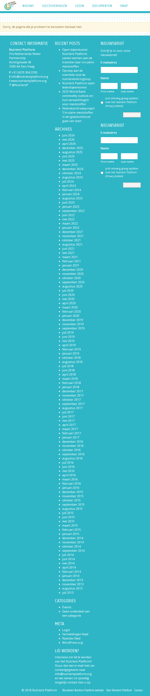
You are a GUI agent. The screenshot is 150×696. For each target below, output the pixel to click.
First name (107, 91)
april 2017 (69, 425)
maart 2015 (70, 525)
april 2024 (69, 186)
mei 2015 (68, 521)
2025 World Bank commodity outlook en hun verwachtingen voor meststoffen (77, 98)
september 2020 (73, 282)
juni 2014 (68, 559)
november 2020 (73, 274)
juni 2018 (68, 370)
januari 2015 (70, 534)
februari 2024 (71, 190)
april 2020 (69, 303)
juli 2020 (68, 291)
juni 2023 (68, 202)
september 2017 (73, 404)
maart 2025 (70, 165)
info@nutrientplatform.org (29, 77)
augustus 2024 (72, 177)
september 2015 (73, 504)
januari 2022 (70, 228)
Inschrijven (131, 115)
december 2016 (72, 442)
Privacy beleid (114, 106)
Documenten (102, 6)
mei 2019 (68, 341)
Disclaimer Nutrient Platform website (83, 690)
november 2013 (73, 584)
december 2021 (72, 232)
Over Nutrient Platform (119, 690)
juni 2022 (68, 215)
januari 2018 (70, 387)
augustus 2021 (72, 244)
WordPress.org (72, 643)
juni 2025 (68, 156)
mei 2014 (68, 563)
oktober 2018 (71, 358)
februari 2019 (71, 349)
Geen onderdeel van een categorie (76, 613)
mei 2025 (68, 160)
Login (66, 630)
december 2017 (72, 391)
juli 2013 (68, 593)
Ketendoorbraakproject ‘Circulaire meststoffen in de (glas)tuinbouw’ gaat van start (78, 114)
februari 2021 (71, 261)
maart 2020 (70, 307)
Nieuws (28, 6)
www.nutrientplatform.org (29, 81)
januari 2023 (70, 207)
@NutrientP (20, 85)
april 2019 (69, 345)
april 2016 (69, 475)
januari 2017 (70, 437)
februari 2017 (71, 433)
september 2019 (73, 328)
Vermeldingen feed (75, 634)
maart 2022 (70, 223)
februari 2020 (71, 312)
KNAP (124, 6)
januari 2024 (70, 194)
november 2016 (73, 446)
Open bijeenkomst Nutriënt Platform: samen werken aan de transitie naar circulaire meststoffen (78, 58)
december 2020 (72, 270)
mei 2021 (68, 253)
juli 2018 (68, 366)
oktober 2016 (71, 450)
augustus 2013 (72, 588)
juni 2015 (68, 517)
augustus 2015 (72, 509)
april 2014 (69, 567)
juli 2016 (68, 463)
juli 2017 (68, 412)
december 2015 (72, 492)
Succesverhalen (54, 6)
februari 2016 (71, 484)
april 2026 (69, 144)
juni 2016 (68, 467)
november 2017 (73, 395)
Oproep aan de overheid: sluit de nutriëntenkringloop (76, 75)
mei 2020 (68, 299)
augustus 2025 (72, 152)
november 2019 (73, 324)
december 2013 (72, 580)
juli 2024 (68, 181)
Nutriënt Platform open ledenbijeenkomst (78, 85)
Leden (79, 6)
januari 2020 (70, 316)
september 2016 (73, 454)
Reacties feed (71, 638)
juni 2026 (68, 135)
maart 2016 (70, 479)
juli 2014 (68, 555)
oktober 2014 (71, 546)
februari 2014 (71, 572)
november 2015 (73, 496)
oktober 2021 (71, 240)
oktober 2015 (71, 500)
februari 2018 (71, 383)
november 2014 (73, 542)
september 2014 (73, 551)
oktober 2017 (71, 400)
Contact (138, 690)
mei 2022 (68, 219)
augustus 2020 (72, 286)
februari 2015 (71, 530)
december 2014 (72, 538)
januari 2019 (70, 353)
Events (66, 607)
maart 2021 (70, 257)
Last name (127, 91)
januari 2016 (70, 488)
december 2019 (72, 320)
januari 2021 (70, 265)
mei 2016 (68, 471)
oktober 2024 (71, 173)
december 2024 (72, 169)
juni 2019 (68, 337)
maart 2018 (70, 379)
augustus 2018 (72, 362)
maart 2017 (70, 429)
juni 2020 (68, 295)
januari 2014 (70, 576)
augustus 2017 (72, 408)
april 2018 (69, 374)
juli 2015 (68, 513)
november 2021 (73, 236)
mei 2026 (68, 140)
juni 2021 (68, 249)
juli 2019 (68, 332)
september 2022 (73, 211)
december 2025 (72, 148)
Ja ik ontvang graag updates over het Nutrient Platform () (121, 102)
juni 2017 (68, 416)
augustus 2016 (72, 458)
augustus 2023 (72, 198)
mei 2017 (68, 421)
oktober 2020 (71, 278)
